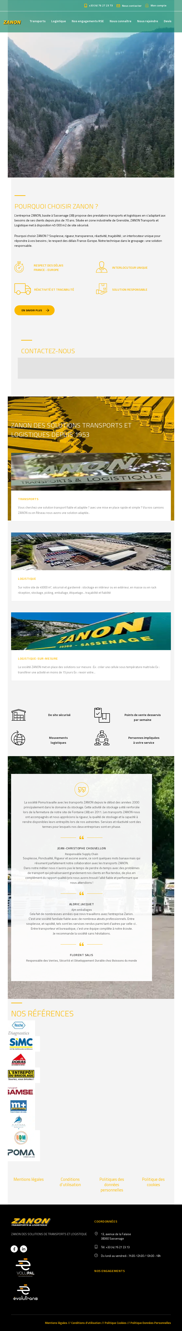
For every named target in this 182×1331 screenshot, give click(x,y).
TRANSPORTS (28, 499)
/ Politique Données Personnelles (150, 1323)
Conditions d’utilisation (70, 1182)
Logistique (58, 21)
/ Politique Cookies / (116, 1323)
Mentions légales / (57, 1323)
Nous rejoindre (147, 21)
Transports (38, 21)
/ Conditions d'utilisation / (86, 1323)
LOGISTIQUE (27, 578)
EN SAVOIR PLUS (32, 310)
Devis (167, 21)
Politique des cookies (153, 1182)
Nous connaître (120, 21)
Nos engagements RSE (88, 21)
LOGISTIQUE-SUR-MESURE (38, 658)
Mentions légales (29, 1179)
